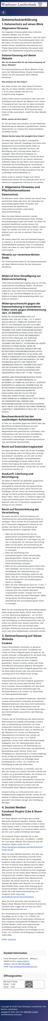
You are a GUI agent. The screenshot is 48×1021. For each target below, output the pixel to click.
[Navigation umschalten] (3, 12)
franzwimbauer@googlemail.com (23, 966)
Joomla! (4, 1012)
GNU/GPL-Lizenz (31, 1012)
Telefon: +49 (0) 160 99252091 (17, 964)
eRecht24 (12, 939)
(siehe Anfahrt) (23, 961)
